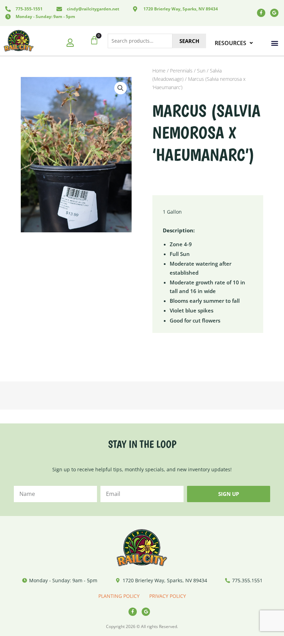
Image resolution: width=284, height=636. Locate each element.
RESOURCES (230, 43)
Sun (201, 70)
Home (159, 70)
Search (189, 40)
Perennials (181, 70)
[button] (275, 43)
